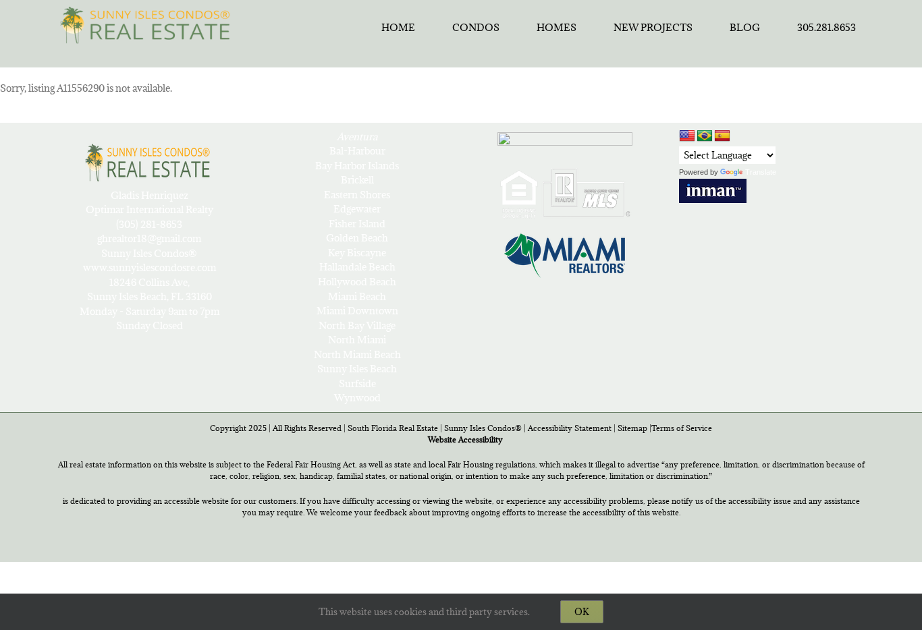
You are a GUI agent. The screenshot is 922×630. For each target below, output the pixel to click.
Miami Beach (357, 296)
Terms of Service (681, 428)
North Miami (357, 339)
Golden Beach (357, 237)
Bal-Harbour (357, 150)
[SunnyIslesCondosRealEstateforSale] (148, 24)
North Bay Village (357, 325)
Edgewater (357, 208)
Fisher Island (357, 223)
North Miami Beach (357, 354)
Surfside (357, 383)
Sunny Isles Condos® (483, 428)
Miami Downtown (357, 310)
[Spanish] (722, 136)
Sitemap (632, 428)
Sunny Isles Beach (357, 368)
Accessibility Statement (570, 428)
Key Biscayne (357, 252)
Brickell (357, 179)
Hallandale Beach (357, 266)
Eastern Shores (357, 194)
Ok (581, 612)
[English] (687, 136)
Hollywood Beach (357, 281)
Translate (760, 172)
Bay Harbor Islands (357, 165)
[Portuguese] (705, 136)
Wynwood (357, 397)
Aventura (357, 136)
